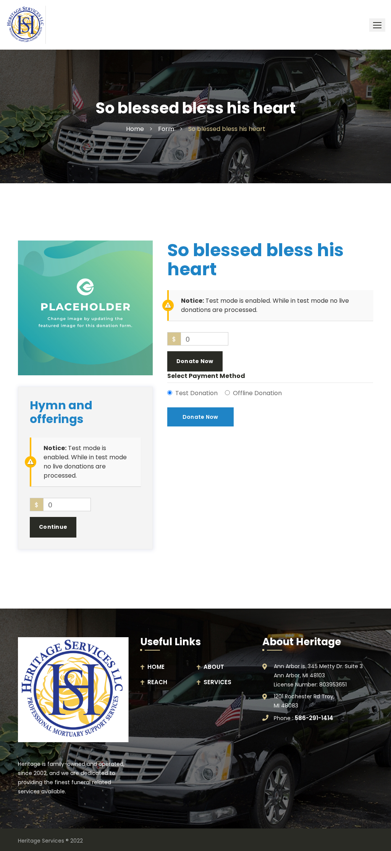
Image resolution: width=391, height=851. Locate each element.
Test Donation (196, 393)
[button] (377, 25)
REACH (157, 682)
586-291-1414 (314, 718)
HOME (156, 667)
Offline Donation (257, 393)
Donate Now (194, 361)
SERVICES (217, 682)
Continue (53, 527)
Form (166, 128)
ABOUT (214, 667)
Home (135, 128)
